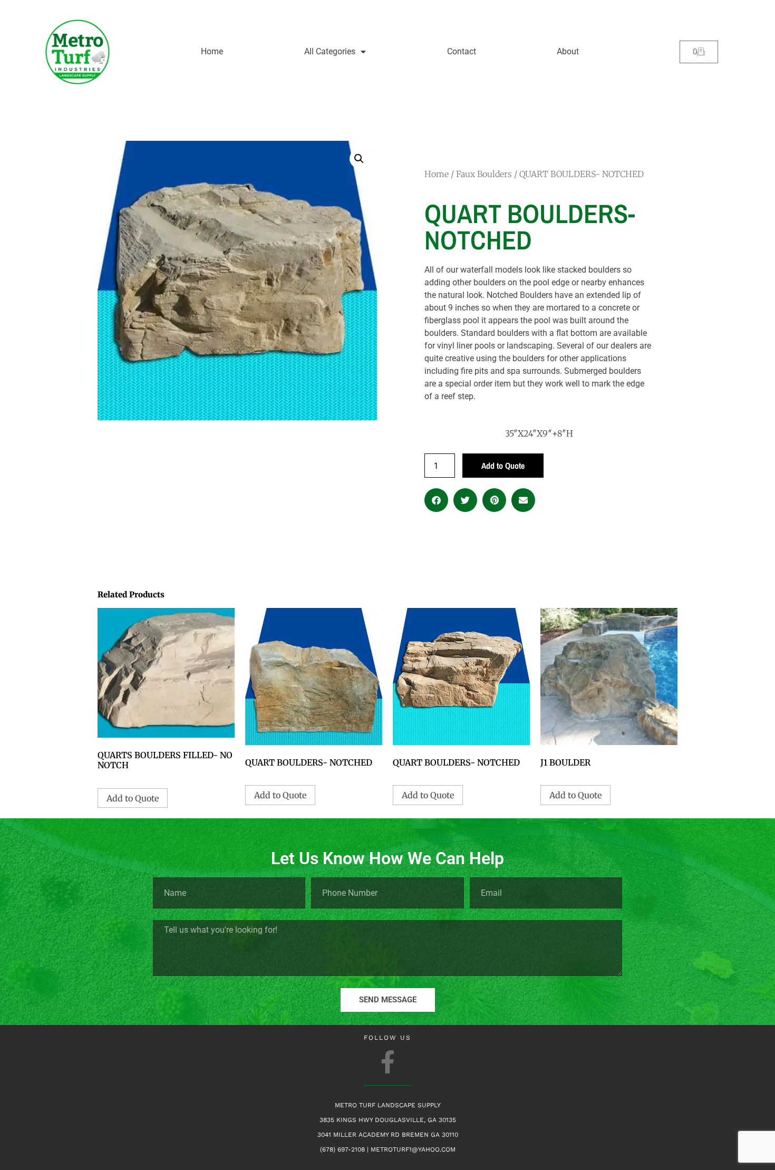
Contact (461, 51)
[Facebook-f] (387, 1061)
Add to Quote (503, 465)
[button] (359, 158)
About (568, 51)
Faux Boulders (484, 174)
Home (212, 51)
